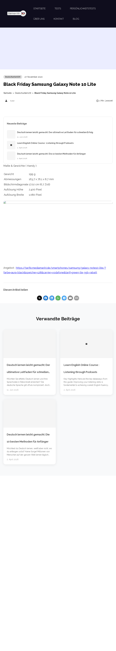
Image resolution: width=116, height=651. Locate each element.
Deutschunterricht (13, 77)
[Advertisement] (58, 49)
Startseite (7, 93)
